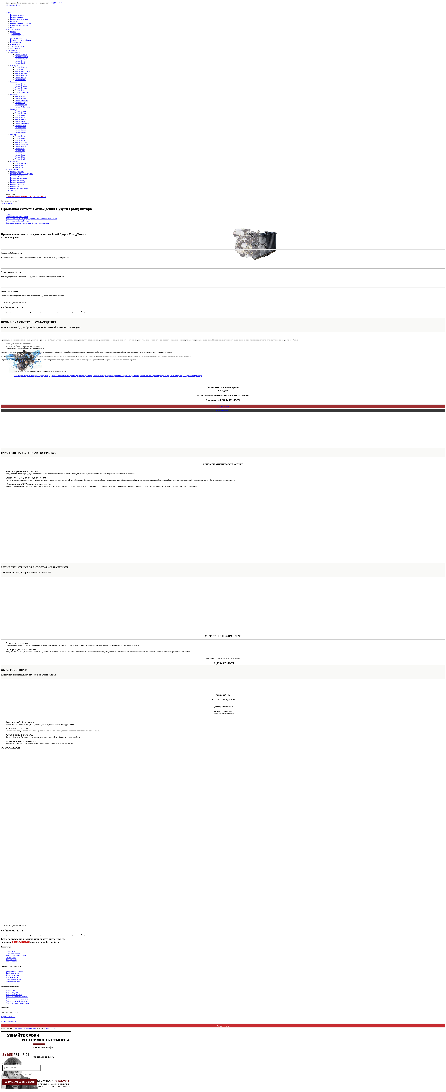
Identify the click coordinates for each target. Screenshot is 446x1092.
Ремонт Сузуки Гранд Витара (17, 221)
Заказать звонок (223, 407)
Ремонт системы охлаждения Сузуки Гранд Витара (72, 376)
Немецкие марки (12, 977)
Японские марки (12, 975)
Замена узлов (11, 958)
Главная (9, 215)
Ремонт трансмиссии (14, 995)
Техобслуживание (13, 953)
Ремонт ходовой (12, 993)
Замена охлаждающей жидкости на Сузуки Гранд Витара (116, 376)
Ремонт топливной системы (17, 999)
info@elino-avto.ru (13, 5)
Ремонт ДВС (11, 990)
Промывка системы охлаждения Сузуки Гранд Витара (27, 223)
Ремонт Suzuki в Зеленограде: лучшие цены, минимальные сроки (31, 219)
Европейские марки (13, 979)
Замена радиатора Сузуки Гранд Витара (186, 376)
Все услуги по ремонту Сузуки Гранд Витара (32, 376)
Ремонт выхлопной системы (17, 997)
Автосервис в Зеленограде (25, 1028)
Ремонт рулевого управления (17, 1003)
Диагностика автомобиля (16, 956)
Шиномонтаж (11, 960)
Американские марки (14, 971)
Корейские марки (12, 973)
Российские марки (13, 981)
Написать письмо (223, 410)
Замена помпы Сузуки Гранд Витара (154, 376)
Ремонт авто (10, 951)
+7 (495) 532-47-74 (58, 3)
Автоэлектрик (11, 962)
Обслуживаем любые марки (17, 217)
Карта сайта (50, 1028)
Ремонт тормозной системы (17, 1001)
